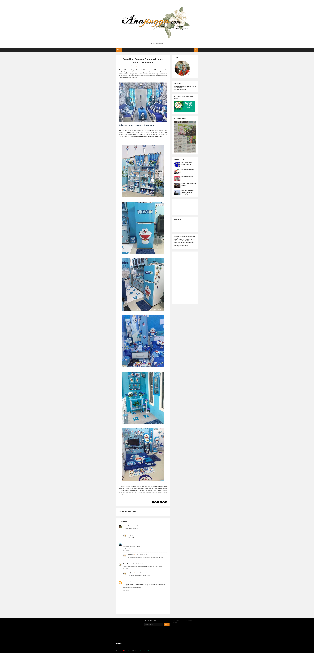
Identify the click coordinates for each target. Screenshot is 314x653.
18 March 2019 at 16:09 (142, 535)
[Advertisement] (185, 277)
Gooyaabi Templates (145, 650)
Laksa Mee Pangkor (187, 176)
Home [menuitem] (119, 49)
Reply (124, 530)
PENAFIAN (175, 623)
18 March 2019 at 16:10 (142, 554)
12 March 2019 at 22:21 (139, 526)
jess (124, 582)
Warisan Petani (127, 526)
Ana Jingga (135, 66)
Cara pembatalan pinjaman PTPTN (186, 163)
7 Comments (151, 66)
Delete (127, 530)
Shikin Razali (127, 564)
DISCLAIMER (176, 620)
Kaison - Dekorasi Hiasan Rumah (188, 184)
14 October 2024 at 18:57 (132, 582)
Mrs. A (125, 544)
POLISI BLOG (189, 620)
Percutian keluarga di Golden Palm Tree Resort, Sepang (187, 192)
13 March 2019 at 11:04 (137, 564)
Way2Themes (129, 650)
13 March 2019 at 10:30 (133, 544)
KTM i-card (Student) (187, 169)
